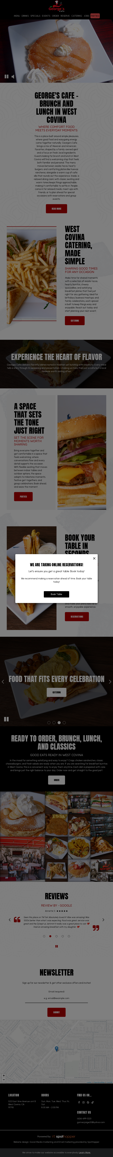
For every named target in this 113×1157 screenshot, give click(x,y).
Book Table (56, 594)
